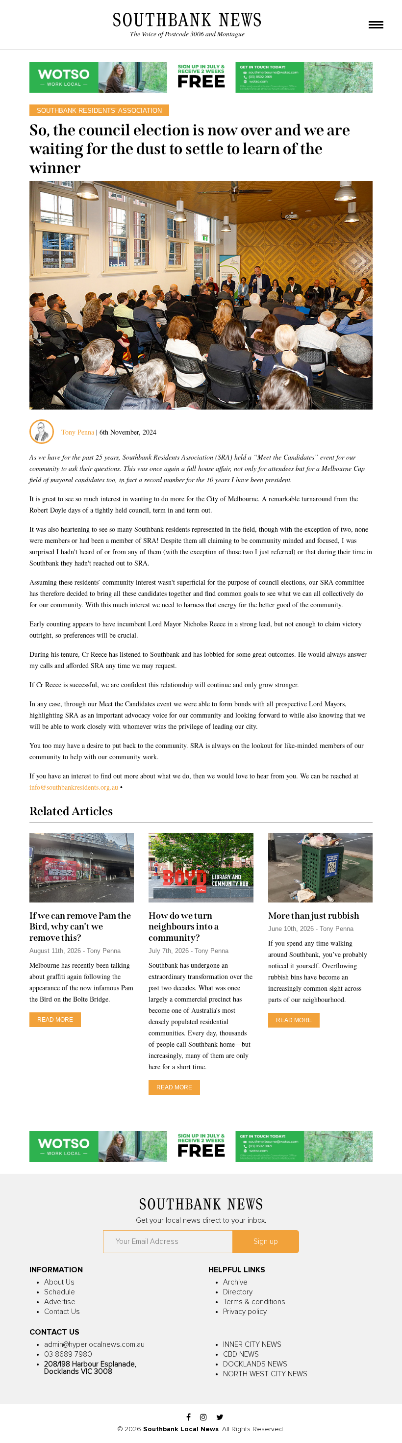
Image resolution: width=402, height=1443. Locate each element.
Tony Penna (77, 432)
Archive (235, 1282)
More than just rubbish (313, 915)
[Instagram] (203, 1417)
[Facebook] (188, 1417)
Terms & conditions (254, 1302)
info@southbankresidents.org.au (73, 787)
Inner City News (252, 1344)
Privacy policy (245, 1311)
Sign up (265, 1241)
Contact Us (62, 1311)
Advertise (59, 1302)
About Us (59, 1282)
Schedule (59, 1292)
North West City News (265, 1374)
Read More (55, 1019)
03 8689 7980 (68, 1354)
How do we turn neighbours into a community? (184, 926)
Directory (237, 1292)
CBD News (241, 1354)
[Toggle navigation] (376, 25)
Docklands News (255, 1364)
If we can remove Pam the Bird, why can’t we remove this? (80, 926)
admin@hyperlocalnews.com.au (94, 1344)
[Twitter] (220, 1417)
